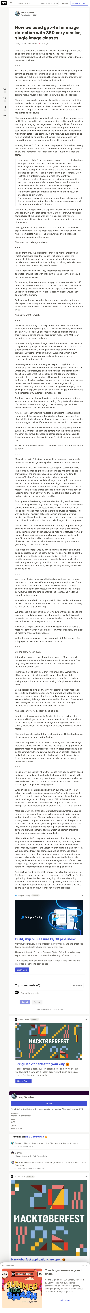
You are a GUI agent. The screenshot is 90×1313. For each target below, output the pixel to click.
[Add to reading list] (4, 108)
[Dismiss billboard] (86, 1265)
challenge (43, 43)
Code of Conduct (42, 1009)
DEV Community (34, 1136)
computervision (29, 43)
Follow (49, 1103)
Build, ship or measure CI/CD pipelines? (45, 939)
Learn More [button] (22, 970)
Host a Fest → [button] (23, 1081)
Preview (37, 1002)
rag (18, 43)
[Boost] (4, 116)
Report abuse (57, 1009)
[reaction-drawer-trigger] (5, 90)
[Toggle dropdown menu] (82, 895)
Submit (25, 1002)
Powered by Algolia (48, 3)
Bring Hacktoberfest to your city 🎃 (42, 1064)
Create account (79, 3)
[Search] (11, 3)
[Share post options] (4, 125)
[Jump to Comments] (4, 99)
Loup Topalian (27, 12)
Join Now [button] (64, 1300)
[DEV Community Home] (4, 3)
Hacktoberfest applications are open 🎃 (38, 1259)
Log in (65, 3)
